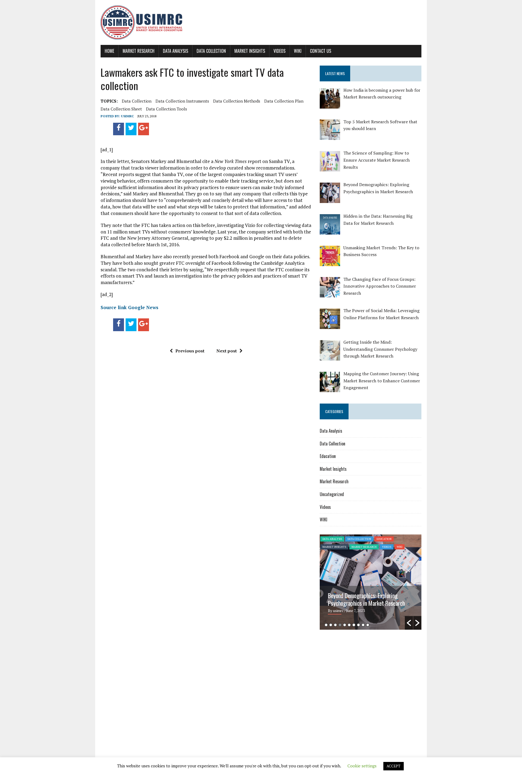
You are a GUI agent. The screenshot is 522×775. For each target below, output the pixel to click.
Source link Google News (129, 307)
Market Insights (249, 51)
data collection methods (236, 101)
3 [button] (335, 625)
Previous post (189, 351)
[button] (409, 623)
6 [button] (349, 625)
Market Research (138, 51)
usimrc (127, 116)
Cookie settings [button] (362, 765)
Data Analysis (175, 51)
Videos (279, 51)
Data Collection (211, 51)
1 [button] (326, 625)
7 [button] (354, 625)
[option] (370, 582)
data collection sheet (121, 109)
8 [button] (358, 625)
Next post (226, 351)
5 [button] (344, 625)
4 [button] (340, 625)
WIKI (298, 51)
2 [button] (331, 625)
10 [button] (367, 625)
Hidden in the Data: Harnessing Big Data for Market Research (365, 599)
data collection (136, 101)
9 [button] (363, 625)
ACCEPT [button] (393, 766)
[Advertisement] (365, 676)
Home (109, 51)
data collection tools (166, 109)
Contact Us (320, 51)
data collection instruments (182, 101)
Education (328, 456)
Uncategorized (332, 494)
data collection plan (283, 101)
